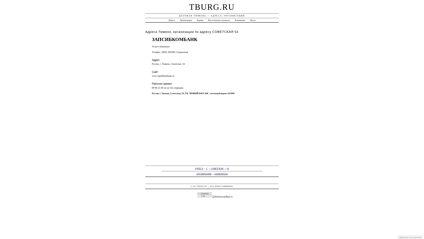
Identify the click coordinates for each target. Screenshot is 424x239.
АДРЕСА (199, 168)
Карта (200, 20)
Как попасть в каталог (219, 20)
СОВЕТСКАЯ (217, 168)
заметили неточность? (410, 237)
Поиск (253, 20)
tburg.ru (212, 7)
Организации (186, 20)
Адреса (171, 20)
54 (228, 168)
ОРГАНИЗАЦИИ (203, 174)
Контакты (240, 20)
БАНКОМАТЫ (221, 174)
